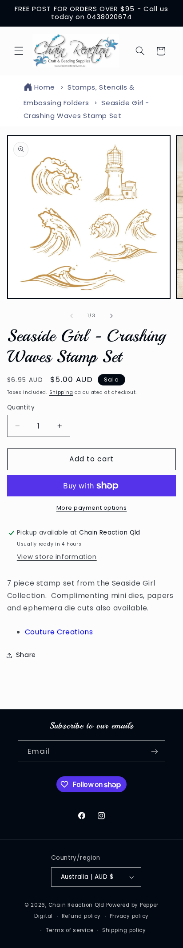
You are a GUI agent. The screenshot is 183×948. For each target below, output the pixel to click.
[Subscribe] (154, 751)
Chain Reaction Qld (76, 905)
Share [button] (26, 654)
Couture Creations (59, 632)
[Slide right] (111, 316)
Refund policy (81, 916)
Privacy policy (129, 916)
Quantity (21, 407)
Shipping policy (124, 930)
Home (45, 87)
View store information (57, 556)
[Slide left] (71, 316)
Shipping (61, 392)
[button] (18, 51)
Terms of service (70, 930)
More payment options (91, 507)
